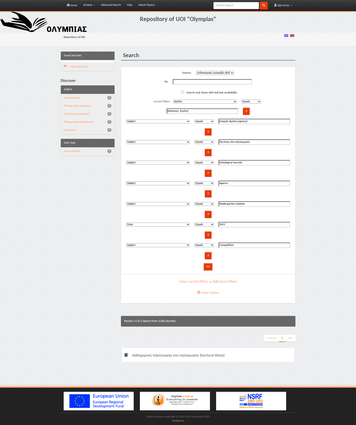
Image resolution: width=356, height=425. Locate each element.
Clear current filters (193, 282)
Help (129, 5)
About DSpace (146, 5)
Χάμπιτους (70, 130)
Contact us (178, 421)
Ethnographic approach (77, 105)
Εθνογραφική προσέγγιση (79, 122)
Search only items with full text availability (211, 92)
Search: (186, 72)
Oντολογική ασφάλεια (76, 114)
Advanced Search (111, 5)
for (166, 81)
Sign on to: (283, 5)
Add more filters (225, 282)
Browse (88, 5)
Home (73, 5)
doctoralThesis (72, 151)
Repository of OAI (74, 37)
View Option (210, 293)
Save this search (79, 66)
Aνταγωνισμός (72, 97)
